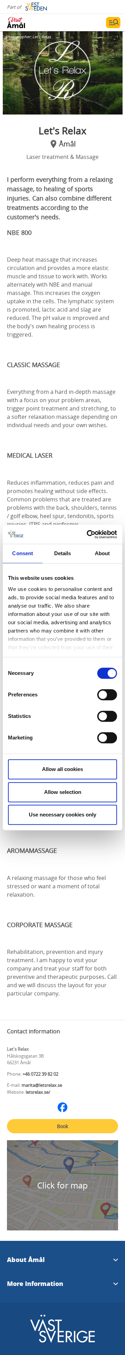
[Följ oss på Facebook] (62, 1107)
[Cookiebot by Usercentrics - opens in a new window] (88, 534)
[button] (63, 73)
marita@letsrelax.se (42, 1085)
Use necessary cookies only (62, 815)
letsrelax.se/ (38, 1092)
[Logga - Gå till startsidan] (31, 22)
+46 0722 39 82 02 (40, 1074)
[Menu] (113, 22)
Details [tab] (62, 553)
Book (62, 1126)
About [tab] (102, 553)
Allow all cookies (62, 769)
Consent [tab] (22, 553)
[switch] (107, 694)
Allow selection (62, 792)
